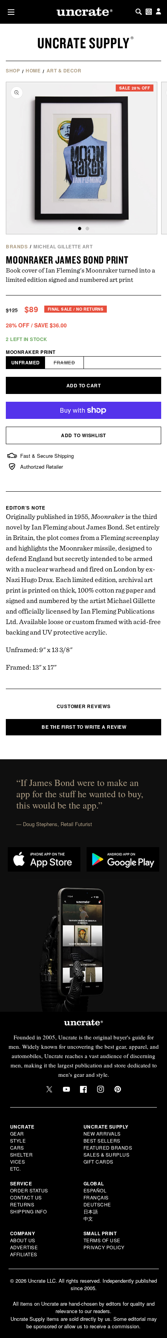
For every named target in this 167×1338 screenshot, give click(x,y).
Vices (17, 1161)
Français (96, 1197)
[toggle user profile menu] (158, 12)
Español (95, 1190)
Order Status (29, 1190)
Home (33, 70)
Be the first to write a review (84, 726)
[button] (9, 12)
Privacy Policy (104, 1247)
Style (18, 1140)
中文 (88, 1218)
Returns (22, 1204)
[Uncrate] (83, 11)
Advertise (24, 1247)
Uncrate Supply (83, 42)
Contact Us (26, 1197)
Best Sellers (102, 1140)
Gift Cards (98, 1161)
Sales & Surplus (107, 1154)
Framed (69, 364)
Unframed (25, 362)
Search (139, 12)
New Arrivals (102, 1133)
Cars (17, 1147)
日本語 (91, 1211)
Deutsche (97, 1204)
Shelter (21, 1154)
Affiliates (23, 1254)
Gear (17, 1133)
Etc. (15, 1168)
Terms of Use (102, 1240)
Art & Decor (64, 70)
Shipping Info (28, 1211)
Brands (17, 246)
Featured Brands (108, 1147)
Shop (13, 70)
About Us (22, 1240)
